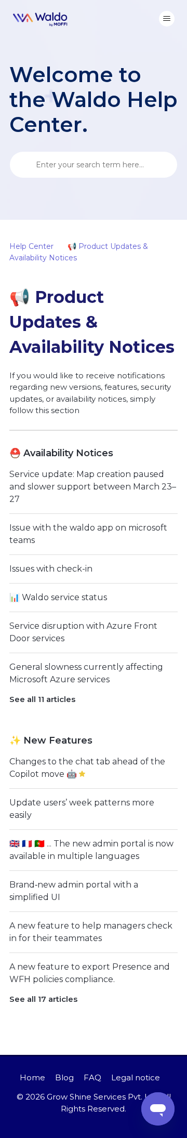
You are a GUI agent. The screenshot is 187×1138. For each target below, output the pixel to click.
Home (32, 1077)
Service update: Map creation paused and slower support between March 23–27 (92, 486)
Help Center (31, 246)
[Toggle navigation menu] (167, 18)
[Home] (40, 18)
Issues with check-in (50, 569)
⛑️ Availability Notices (61, 453)
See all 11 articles (42, 699)
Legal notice (135, 1077)
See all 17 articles (43, 999)
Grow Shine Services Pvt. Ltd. (103, 1097)
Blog (64, 1077)
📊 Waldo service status (58, 597)
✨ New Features (50, 740)
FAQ (92, 1077)
